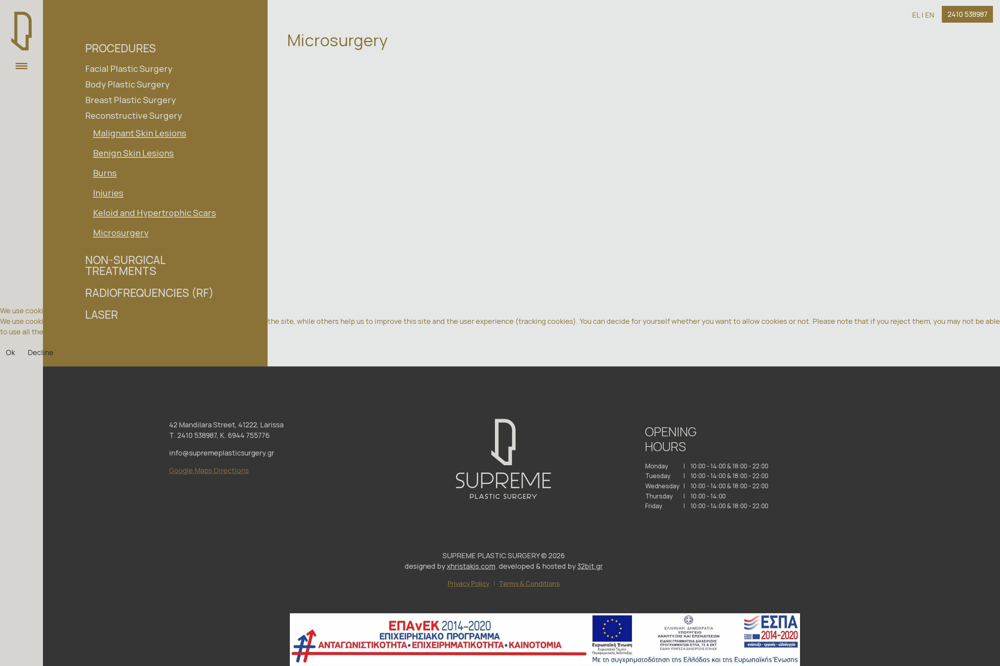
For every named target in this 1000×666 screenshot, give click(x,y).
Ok (10, 352)
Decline (41, 352)
